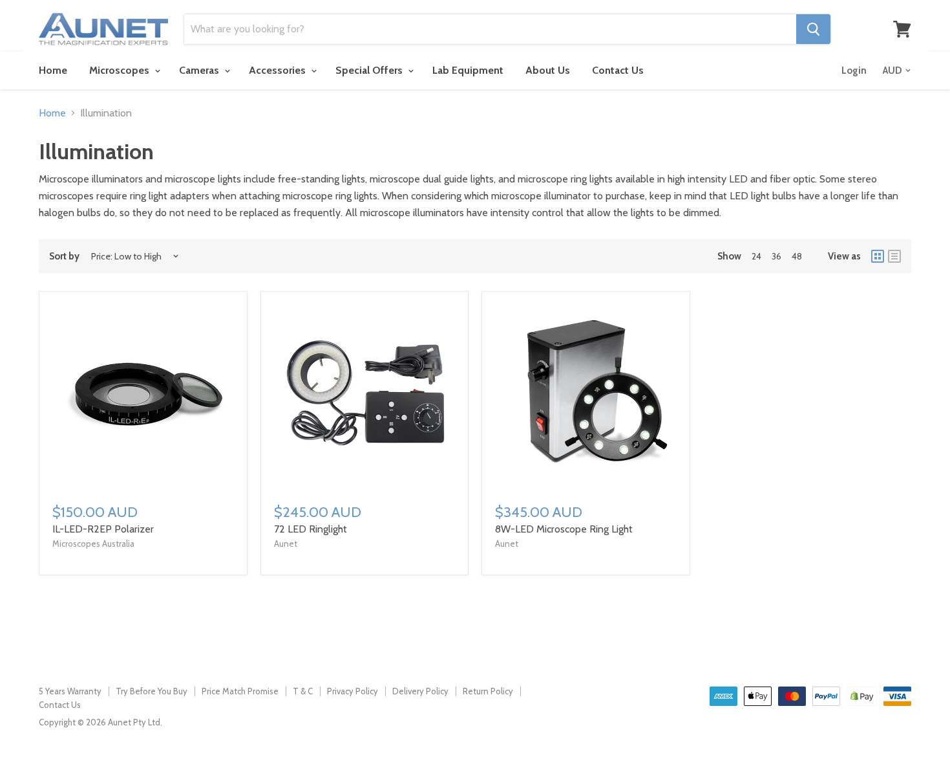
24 (756, 256)
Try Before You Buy (151, 691)
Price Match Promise (240, 691)
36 (776, 256)
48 (797, 256)
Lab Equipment (467, 70)
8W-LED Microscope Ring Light (564, 529)
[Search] (813, 29)
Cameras (200, 70)
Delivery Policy (420, 691)
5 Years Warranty (70, 691)
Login (854, 70)
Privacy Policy (352, 691)
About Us (547, 70)
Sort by (64, 256)
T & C (303, 691)
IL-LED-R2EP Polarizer (103, 529)
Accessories (278, 70)
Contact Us (618, 70)
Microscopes (120, 70)
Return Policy (488, 691)
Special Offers (370, 70)
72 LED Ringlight (310, 529)
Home (53, 70)
